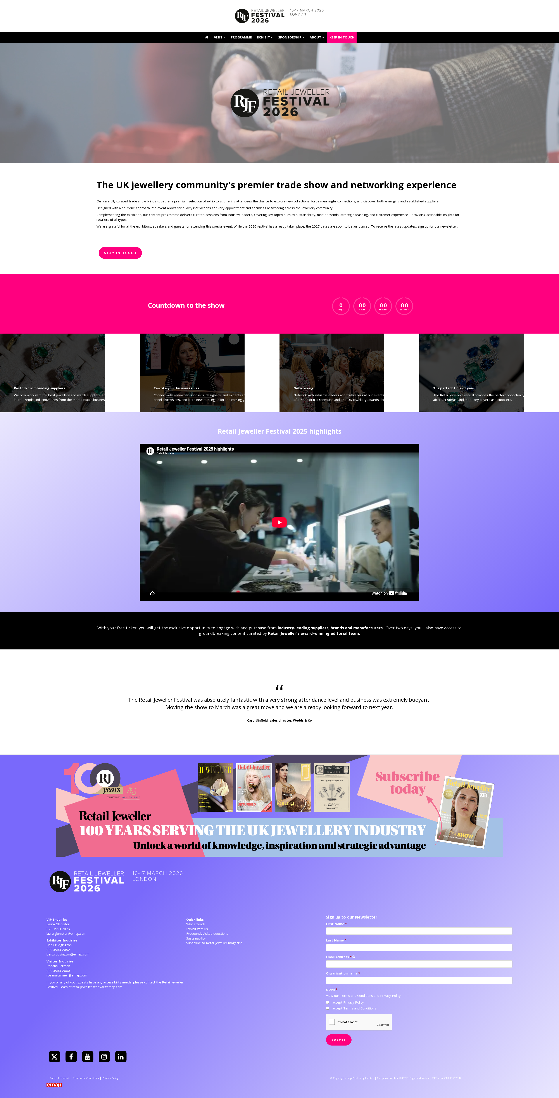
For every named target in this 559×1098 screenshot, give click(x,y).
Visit (218, 5)
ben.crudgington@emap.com (68, 954)
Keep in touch (342, 5)
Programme (241, 37)
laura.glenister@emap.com (66, 933)
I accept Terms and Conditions (353, 1008)
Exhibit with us (197, 929)
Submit (339, 1040)
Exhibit (264, 37)
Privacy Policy (390, 995)
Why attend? (195, 924)
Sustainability (196, 938)
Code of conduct (59, 1078)
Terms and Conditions (356, 995)
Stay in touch (120, 253)
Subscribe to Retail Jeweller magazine (214, 943)
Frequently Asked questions (207, 933)
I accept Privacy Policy (347, 1002)
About (316, 37)
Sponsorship (290, 37)
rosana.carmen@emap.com (67, 975)
